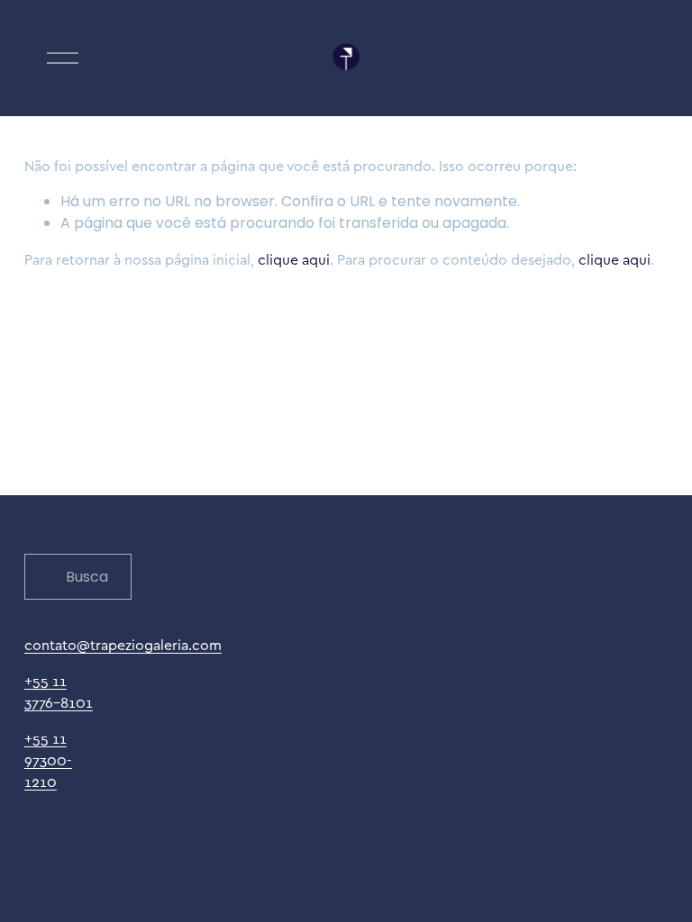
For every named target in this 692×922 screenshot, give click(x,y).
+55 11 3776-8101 (58, 691)
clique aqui (294, 259)
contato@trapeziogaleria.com (123, 645)
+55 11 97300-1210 (48, 760)
